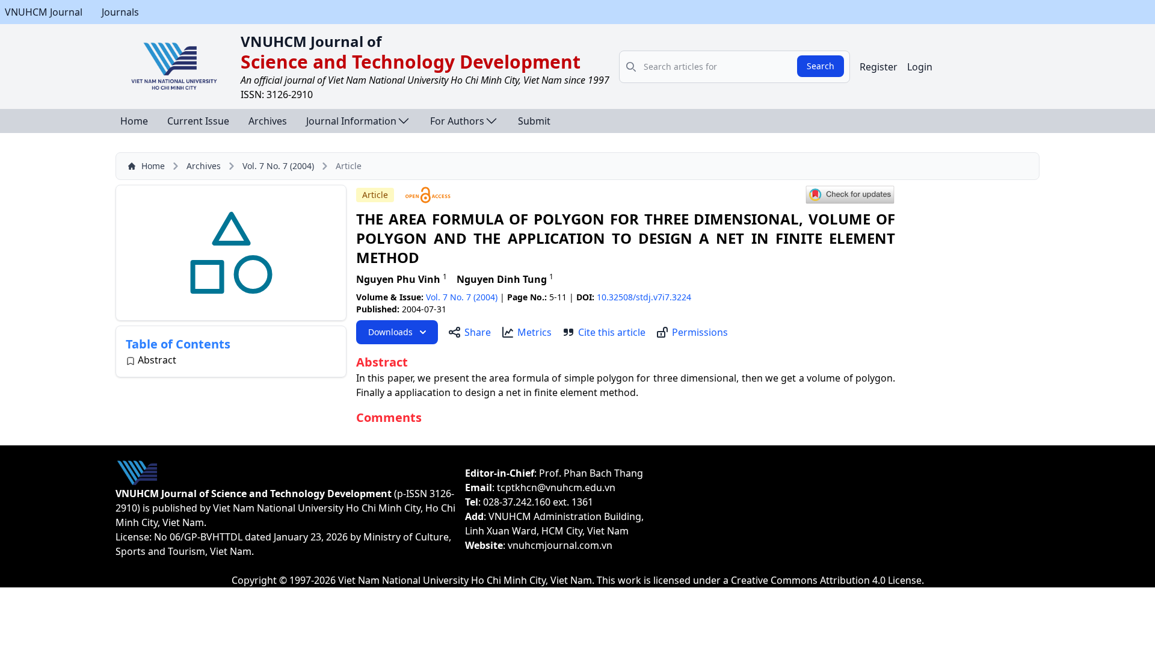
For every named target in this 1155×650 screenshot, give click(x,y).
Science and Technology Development (411, 61)
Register (879, 66)
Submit (534, 121)
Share (477, 332)
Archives (267, 121)
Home (134, 121)
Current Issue (198, 121)
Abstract (157, 360)
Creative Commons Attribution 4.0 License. (827, 580)
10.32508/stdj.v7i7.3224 (644, 297)
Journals (120, 12)
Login (919, 66)
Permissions (700, 332)
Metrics (534, 332)
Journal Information (351, 121)
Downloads (390, 332)
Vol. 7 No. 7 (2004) (278, 166)
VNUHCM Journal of (311, 41)
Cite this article (611, 332)
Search (820, 66)
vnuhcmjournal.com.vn (560, 545)
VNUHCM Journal (43, 12)
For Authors (457, 121)
